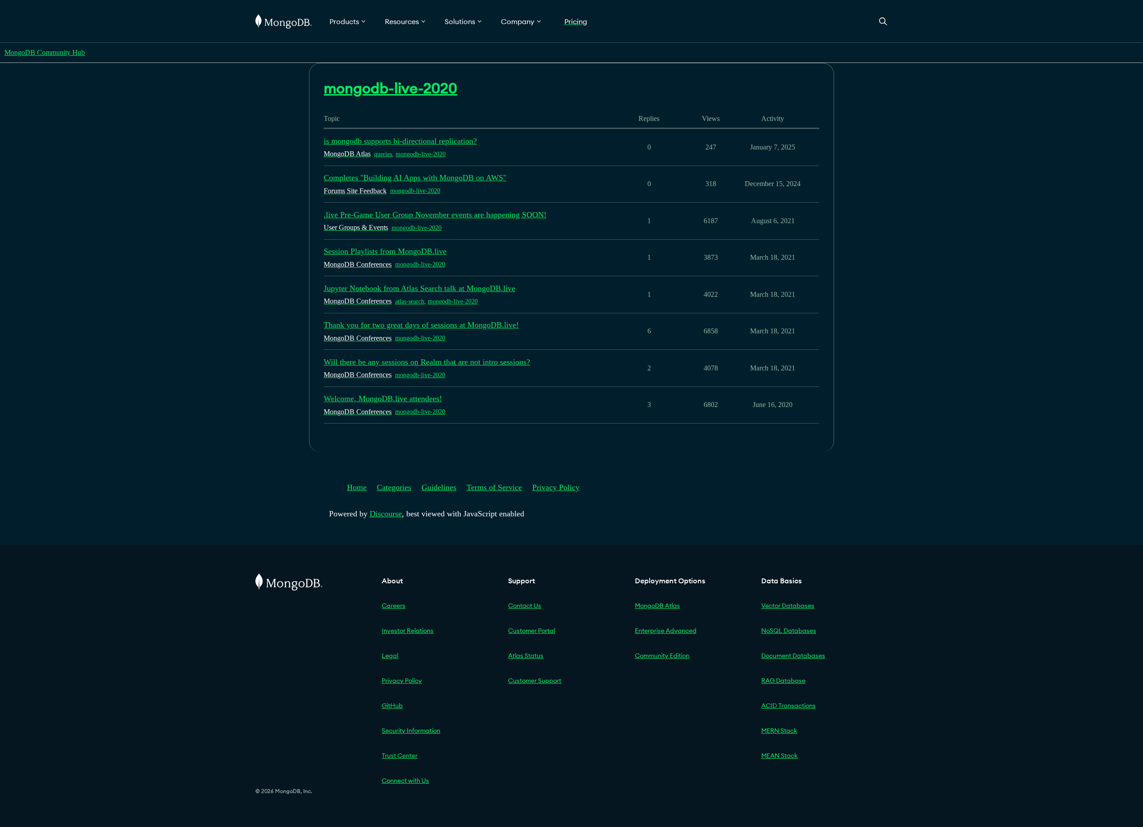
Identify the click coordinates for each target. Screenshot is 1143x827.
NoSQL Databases (788, 631)
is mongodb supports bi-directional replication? (400, 141)
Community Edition (662, 656)
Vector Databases (787, 606)
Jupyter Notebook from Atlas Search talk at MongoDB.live (419, 288)
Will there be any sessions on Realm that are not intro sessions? (427, 361)
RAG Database (783, 681)
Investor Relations (408, 631)
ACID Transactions (788, 706)
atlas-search (409, 301)
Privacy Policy (556, 487)
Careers (393, 606)
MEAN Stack (779, 756)
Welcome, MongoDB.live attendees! (383, 398)
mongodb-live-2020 (421, 154)
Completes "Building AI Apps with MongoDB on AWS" (415, 177)
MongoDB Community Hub (44, 52)
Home (357, 487)
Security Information (411, 731)
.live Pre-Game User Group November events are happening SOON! (435, 214)
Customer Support (534, 681)
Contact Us (524, 606)
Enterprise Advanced (666, 631)
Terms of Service (494, 487)
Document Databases (793, 656)
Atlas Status (525, 656)
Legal (390, 656)
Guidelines (438, 487)
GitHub (392, 706)
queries (383, 154)
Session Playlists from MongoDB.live (385, 251)
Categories (394, 487)
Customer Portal (531, 631)
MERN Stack (779, 731)
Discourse (386, 513)
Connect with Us (405, 781)
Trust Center (399, 756)
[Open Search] (883, 21)
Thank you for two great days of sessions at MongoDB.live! (421, 324)
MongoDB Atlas (657, 606)
